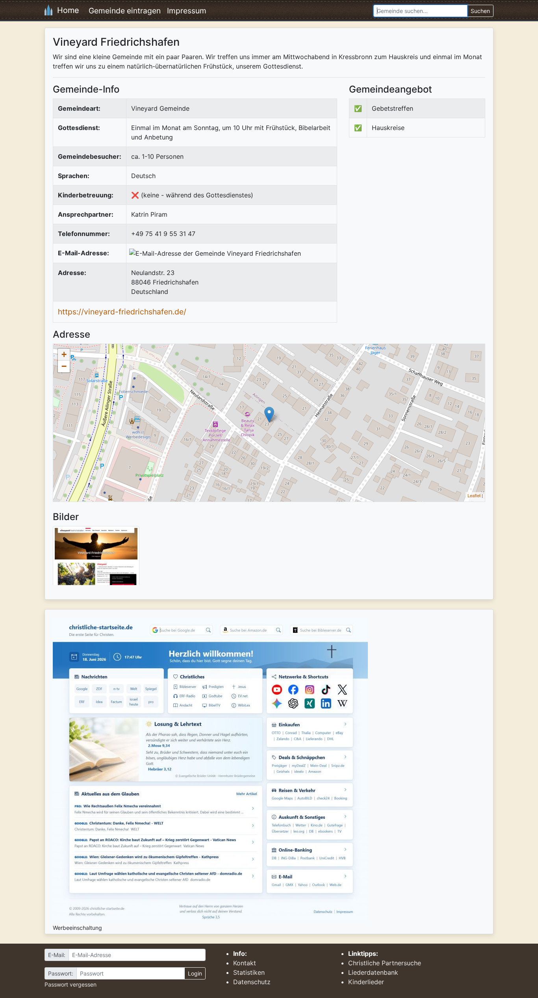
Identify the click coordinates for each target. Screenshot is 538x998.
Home (65, 10)
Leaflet (474, 495)
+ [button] (64, 354)
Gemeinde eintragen (125, 10)
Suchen (480, 10)
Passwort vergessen (70, 984)
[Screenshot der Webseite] (96, 558)
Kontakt (244, 963)
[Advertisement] (415, 208)
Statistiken (249, 972)
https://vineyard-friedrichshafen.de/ (122, 311)
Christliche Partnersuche (384, 963)
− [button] (64, 366)
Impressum (186, 10)
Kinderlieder (366, 982)
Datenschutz (252, 982)
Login (195, 973)
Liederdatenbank (373, 972)
